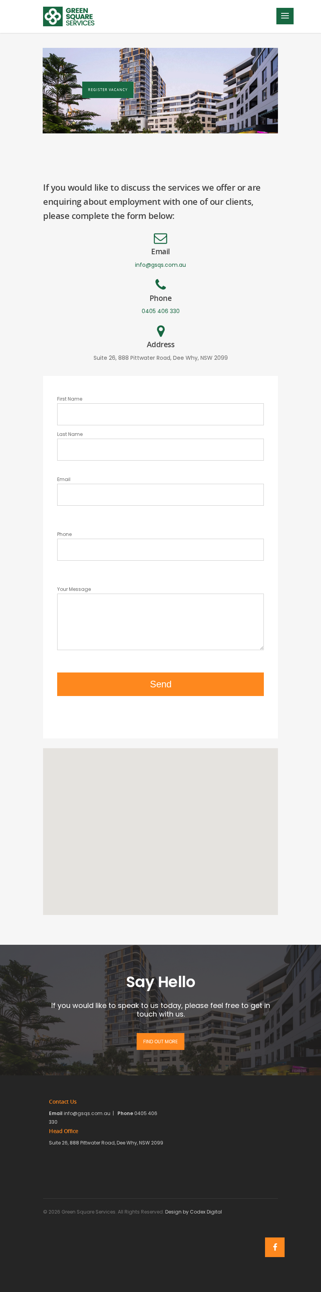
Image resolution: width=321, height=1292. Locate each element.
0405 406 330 (161, 311)
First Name (69, 398)
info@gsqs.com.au (160, 265)
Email (63, 479)
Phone (64, 534)
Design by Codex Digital (193, 1211)
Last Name (70, 434)
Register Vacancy (108, 89)
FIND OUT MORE (160, 1041)
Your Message (74, 589)
